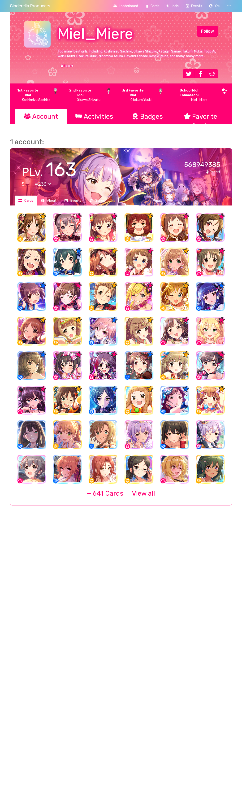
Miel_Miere (194, 95)
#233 (41, 184)
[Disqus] (121, 586)
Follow (207, 31)
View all (121, 493)
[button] (215, 6)
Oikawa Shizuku (84, 95)
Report (68, 65)
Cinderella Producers (30, 6)
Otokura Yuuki (136, 95)
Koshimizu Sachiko (33, 95)
